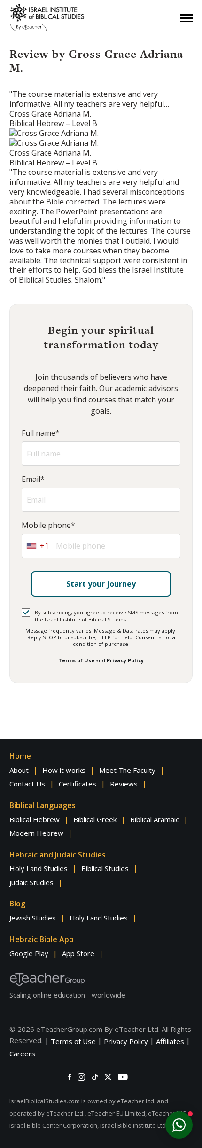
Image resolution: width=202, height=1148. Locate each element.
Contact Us (27, 783)
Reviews (124, 783)
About (19, 770)
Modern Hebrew (36, 833)
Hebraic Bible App (41, 939)
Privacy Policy (125, 660)
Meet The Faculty (127, 770)
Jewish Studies (32, 917)
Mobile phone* (48, 525)
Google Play (28, 953)
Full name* (41, 433)
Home (20, 756)
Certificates (77, 783)
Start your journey (101, 584)
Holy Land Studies (38, 868)
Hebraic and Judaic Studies (57, 854)
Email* (33, 479)
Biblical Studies (105, 868)
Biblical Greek (95, 819)
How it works (63, 770)
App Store (78, 953)
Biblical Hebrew (34, 819)
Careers (22, 1053)
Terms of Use (76, 660)
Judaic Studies (31, 882)
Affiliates (170, 1041)
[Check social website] (69, 1077)
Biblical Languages (42, 805)
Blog (17, 903)
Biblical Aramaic (154, 819)
